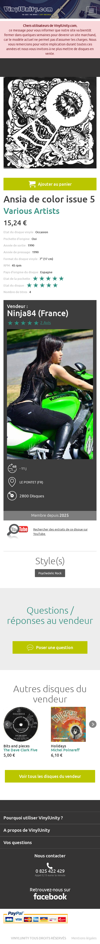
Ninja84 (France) (38, 313)
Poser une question (54, 647)
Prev (7, 724)
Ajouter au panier (55, 184)
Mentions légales (84, 938)
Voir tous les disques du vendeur (50, 776)
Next (93, 724)
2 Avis (45, 322)
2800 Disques (32, 496)
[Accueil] (29, 13)
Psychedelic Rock (50, 573)
